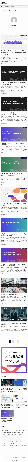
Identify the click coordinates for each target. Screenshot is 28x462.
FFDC (16, 430)
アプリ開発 (21, 434)
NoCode (14, 432)
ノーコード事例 (10, 439)
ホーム (4, 457)
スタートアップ (12, 436)
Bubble (6, 430)
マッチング (11, 441)
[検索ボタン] (21, 2)
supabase (8, 434)
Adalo (3, 430)
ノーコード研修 (17, 439)
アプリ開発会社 (4, 436)
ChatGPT (11, 430)
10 (18, 341)
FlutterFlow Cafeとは (10, 457)
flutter (20, 430)
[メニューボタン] (26, 2)
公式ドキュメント (5, 445)
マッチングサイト (5, 443)
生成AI (16, 445)
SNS (22, 432)
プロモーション (4, 441)
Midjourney (4, 432)
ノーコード (4, 439)
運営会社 (23, 457)
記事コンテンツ (18, 457)
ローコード (17, 443)
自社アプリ (21, 445)
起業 (25, 445)
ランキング (12, 443)
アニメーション (15, 434)
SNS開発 (3, 434)
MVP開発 (9, 432)
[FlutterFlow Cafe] (9, 2)
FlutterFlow (24, 430)
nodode (18, 432)
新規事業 (11, 445)
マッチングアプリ (18, 441)
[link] (14, 28)
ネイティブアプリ (19, 436)
